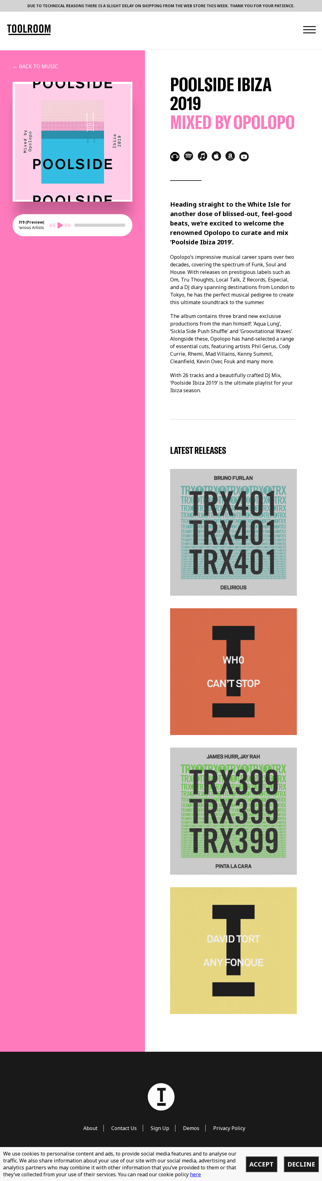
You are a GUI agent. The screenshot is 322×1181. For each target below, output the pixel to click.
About (90, 1128)
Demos (191, 1128)
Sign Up (160, 1128)
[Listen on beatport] (175, 156)
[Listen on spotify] (188, 155)
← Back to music (35, 66)
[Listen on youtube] (244, 156)
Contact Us (124, 1128)
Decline (301, 1164)
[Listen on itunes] (202, 156)
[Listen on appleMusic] (216, 156)
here (195, 1174)
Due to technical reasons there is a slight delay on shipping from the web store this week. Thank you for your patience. (161, 5)
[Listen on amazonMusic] (230, 156)
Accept (261, 1164)
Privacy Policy (229, 1128)
